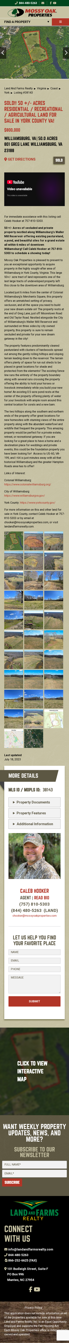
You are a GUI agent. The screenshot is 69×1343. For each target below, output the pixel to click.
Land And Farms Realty (18, 88)
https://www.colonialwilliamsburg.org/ (27, 484)
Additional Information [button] (35, 824)
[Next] (66, 53)
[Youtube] (54, 3)
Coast (54, 88)
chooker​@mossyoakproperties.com (35, 915)
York (7, 92)
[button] (13, 540)
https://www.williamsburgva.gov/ (24, 495)
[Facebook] (51, 3)
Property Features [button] (31, 813)
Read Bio (41, 898)
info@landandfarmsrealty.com (30, 1249)
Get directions (21, 159)
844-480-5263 (27, 3)
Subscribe (12, 1182)
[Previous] (3, 53)
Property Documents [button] (33, 802)
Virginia (41, 88)
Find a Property (17, 22)
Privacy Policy (33, 1307)
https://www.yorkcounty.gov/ (37, 502)
